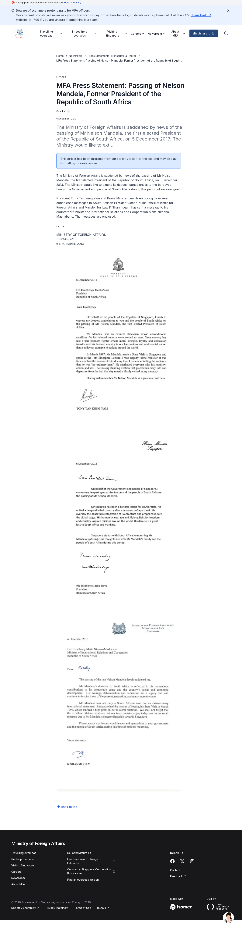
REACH (101, 907)
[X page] (182, 861)
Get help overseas (22, 859)
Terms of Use (82, 907)
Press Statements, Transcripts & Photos (112, 55)
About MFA (18, 884)
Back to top (69, 807)
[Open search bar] (226, 33)
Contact (175, 870)
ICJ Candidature (77, 852)
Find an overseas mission (83, 879)
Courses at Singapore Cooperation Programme (89, 871)
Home (60, 55)
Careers (16, 871)
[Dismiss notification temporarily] (228, 10)
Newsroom (75, 55)
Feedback (176, 876)
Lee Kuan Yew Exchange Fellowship (82, 861)
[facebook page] (172, 861)
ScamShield (199, 15)
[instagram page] (192, 861)
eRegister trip (201, 33)
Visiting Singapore (22, 865)
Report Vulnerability (23, 907)
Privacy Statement (57, 907)
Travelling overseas (23, 852)
